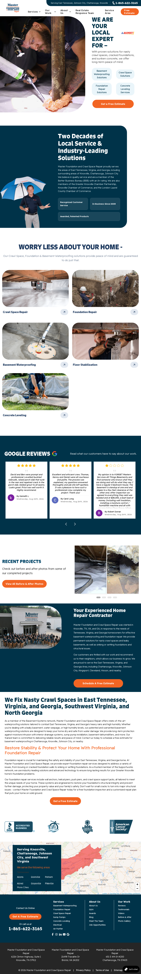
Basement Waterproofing (65, 905)
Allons (20, 877)
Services (33, 11)
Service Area (109, 11)
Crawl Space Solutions (125, 74)
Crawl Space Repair (62, 913)
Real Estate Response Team (84, 11)
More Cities (23, 887)
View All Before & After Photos (24, 583)
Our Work (48, 11)
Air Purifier (58, 928)
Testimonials (123, 909)
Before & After (124, 917)
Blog (91, 917)
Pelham (49, 877)
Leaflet (104, 893)
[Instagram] (56, 934)
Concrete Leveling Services (125, 89)
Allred (20, 883)
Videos (121, 913)
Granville (35, 877)
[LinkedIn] (60, 934)
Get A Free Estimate (25, 916)
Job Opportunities (97, 925)
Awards (92, 913)
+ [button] (137, 884)
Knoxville (117, 666)
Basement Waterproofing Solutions (102, 74)
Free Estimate (129, 11)
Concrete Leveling (61, 921)
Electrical (57, 925)
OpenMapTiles (114, 893)
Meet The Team (96, 921)
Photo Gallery (124, 921)
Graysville (36, 883)
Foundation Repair (61, 909)
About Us (64, 11)
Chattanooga (104, 666)
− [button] (137, 888)
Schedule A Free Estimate (98, 683)
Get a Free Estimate (113, 103)
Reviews (122, 905)
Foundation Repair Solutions (102, 89)
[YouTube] (64, 934)
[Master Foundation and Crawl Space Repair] (12, 8)
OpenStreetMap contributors (130, 893)
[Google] (68, 934)
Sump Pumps (59, 917)
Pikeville (49, 883)
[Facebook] (52, 934)
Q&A (91, 909)
